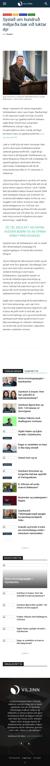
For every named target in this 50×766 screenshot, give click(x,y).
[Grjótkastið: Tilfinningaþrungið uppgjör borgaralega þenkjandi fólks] (10, 514)
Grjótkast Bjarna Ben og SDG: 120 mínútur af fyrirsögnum (30, 408)
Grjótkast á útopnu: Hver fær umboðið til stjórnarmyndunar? (31, 394)
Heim (5, 10)
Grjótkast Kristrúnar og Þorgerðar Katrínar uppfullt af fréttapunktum (32, 474)
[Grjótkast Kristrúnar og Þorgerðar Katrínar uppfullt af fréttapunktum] (10, 474)
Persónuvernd (14, 758)
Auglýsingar (26, 758)
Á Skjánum (7, 385)
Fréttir (15, 15)
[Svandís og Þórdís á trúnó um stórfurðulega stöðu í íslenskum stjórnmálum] (10, 530)
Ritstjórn (9, 34)
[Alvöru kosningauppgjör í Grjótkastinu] (10, 381)
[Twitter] (20, 44)
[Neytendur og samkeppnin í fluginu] (10, 500)
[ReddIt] (33, 44)
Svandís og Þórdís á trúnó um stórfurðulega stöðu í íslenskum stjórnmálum (31, 530)
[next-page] (9, 540)
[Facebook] (14, 44)
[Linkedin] (27, 44)
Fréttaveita (14, 10)
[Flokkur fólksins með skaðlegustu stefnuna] (10, 421)
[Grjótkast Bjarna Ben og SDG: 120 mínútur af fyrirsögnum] (10, 408)
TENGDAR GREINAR (12, 371)
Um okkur (37, 758)
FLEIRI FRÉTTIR (31, 371)
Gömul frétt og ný (27, 457)
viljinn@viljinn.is (34, 736)
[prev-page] (4, 540)
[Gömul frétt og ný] (10, 461)
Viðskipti (31, 15)
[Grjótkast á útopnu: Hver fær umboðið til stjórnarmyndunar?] (10, 395)
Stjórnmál (23, 15)
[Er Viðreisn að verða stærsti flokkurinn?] (10, 487)
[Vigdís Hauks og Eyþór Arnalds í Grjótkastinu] (10, 434)
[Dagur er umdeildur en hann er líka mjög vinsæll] (10, 448)
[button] (4, 3)
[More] (40, 44)
